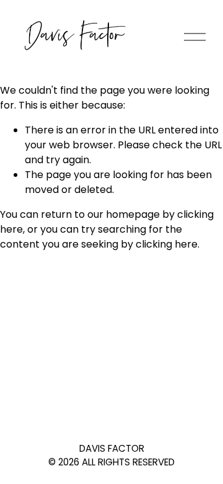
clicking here (167, 244)
